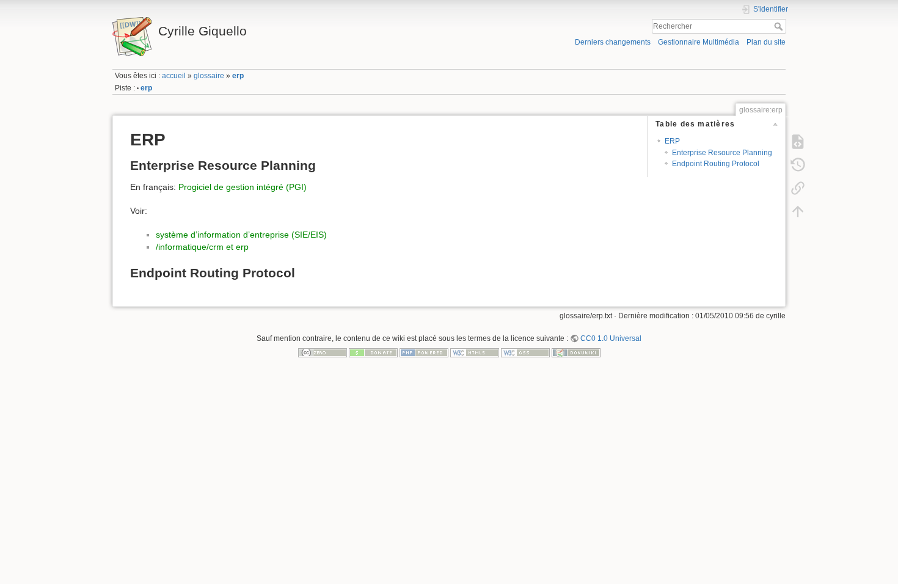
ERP (672, 141)
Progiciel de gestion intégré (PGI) (242, 187)
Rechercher (780, 26)
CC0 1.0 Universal (610, 338)
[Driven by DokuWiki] (576, 352)
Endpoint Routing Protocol (715, 163)
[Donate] (373, 352)
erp (238, 75)
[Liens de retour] (798, 187)
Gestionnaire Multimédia (698, 42)
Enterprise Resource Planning (722, 152)
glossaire (209, 75)
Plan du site (766, 42)
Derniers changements (613, 42)
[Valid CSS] (525, 352)
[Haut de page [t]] (798, 210)
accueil (174, 75)
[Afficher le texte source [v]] (798, 141)
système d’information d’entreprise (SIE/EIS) (241, 234)
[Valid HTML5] (474, 352)
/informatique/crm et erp (202, 247)
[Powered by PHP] (424, 352)
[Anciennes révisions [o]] (798, 164)
